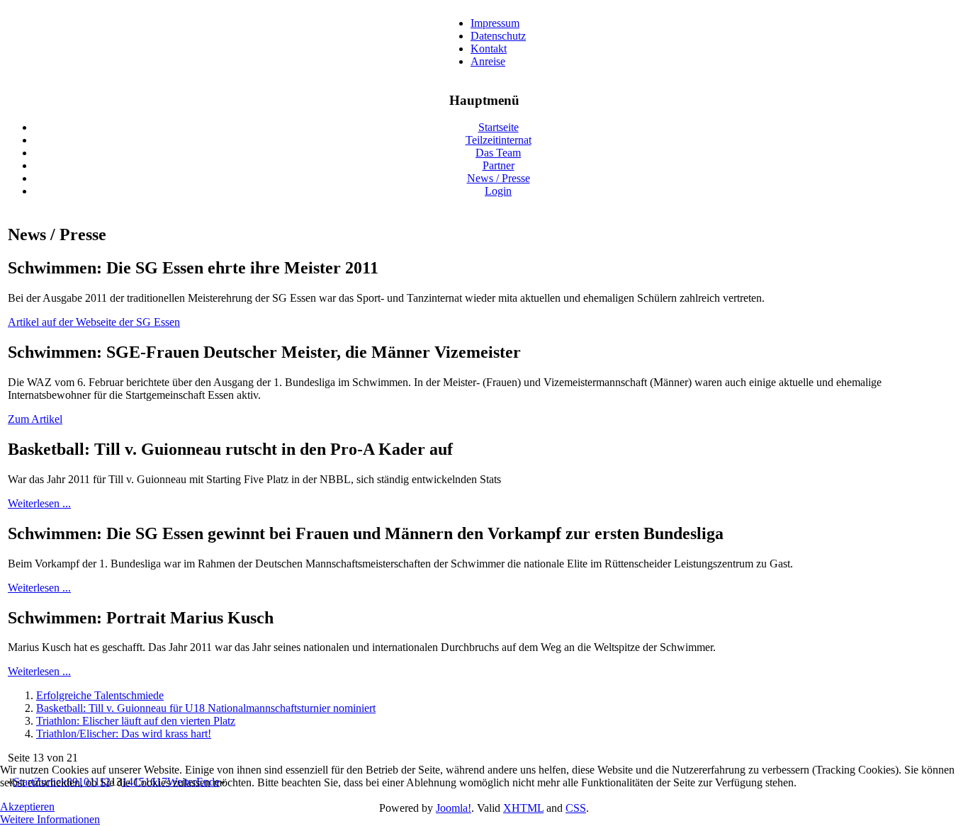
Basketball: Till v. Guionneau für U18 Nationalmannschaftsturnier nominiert (206, 708)
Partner (498, 165)
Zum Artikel (35, 419)
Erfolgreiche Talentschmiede (100, 695)
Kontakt (489, 49)
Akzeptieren (27, 806)
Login (498, 191)
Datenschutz (498, 36)
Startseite (498, 127)
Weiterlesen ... (39, 503)
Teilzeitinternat (498, 140)
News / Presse (498, 178)
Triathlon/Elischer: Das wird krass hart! (123, 734)
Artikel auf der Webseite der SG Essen (94, 322)
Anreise (488, 61)
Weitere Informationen (50, 819)
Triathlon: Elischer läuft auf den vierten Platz (135, 721)
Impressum (495, 23)
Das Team (498, 153)
